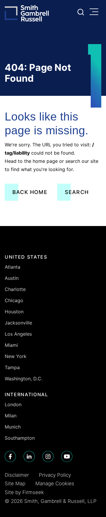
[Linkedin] (29, 456)
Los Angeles (18, 334)
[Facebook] (10, 456)
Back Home (29, 192)
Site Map (15, 483)
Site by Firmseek (24, 492)
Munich (13, 427)
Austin (12, 278)
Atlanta (12, 267)
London (13, 404)
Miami (11, 345)
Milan (10, 416)
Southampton (20, 438)
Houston (14, 311)
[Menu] (95, 12)
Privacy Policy (55, 475)
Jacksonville (18, 323)
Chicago (14, 300)
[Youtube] (66, 456)
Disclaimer (17, 475)
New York (15, 356)
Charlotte (15, 289)
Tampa (12, 367)
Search (77, 192)
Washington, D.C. (23, 379)
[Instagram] (48, 456)
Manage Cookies (54, 483)
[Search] (80, 12)
